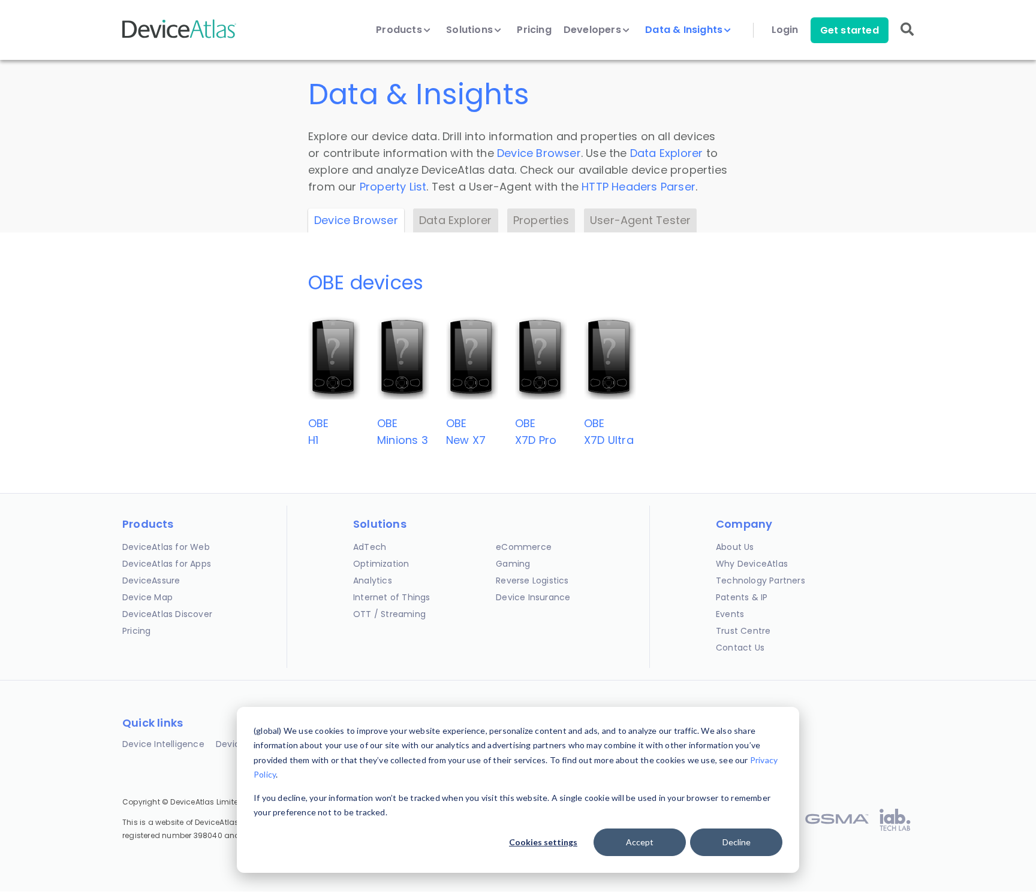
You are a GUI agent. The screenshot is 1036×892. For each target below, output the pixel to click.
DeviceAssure (151, 580)
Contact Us (740, 648)
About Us (735, 547)
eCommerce (524, 547)
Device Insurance (533, 597)
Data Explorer (666, 153)
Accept (639, 842)
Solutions (470, 30)
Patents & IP (741, 597)
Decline (736, 842)
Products (400, 30)
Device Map (147, 597)
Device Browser (539, 153)
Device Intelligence (163, 744)
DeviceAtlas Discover (167, 614)
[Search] (907, 37)
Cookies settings (543, 842)
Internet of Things (391, 597)
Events (730, 614)
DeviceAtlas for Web (166, 547)
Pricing (534, 30)
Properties (541, 220)
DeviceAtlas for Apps (166, 564)
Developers (594, 30)
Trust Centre (743, 631)
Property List (393, 186)
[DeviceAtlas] (179, 36)
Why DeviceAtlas (752, 564)
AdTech (369, 547)
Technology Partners (760, 580)
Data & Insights (685, 30)
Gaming (513, 564)
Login (785, 30)
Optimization (381, 564)
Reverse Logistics (532, 580)
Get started (849, 30)
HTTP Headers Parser (638, 186)
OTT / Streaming (389, 614)
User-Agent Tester (640, 220)
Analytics (372, 580)
